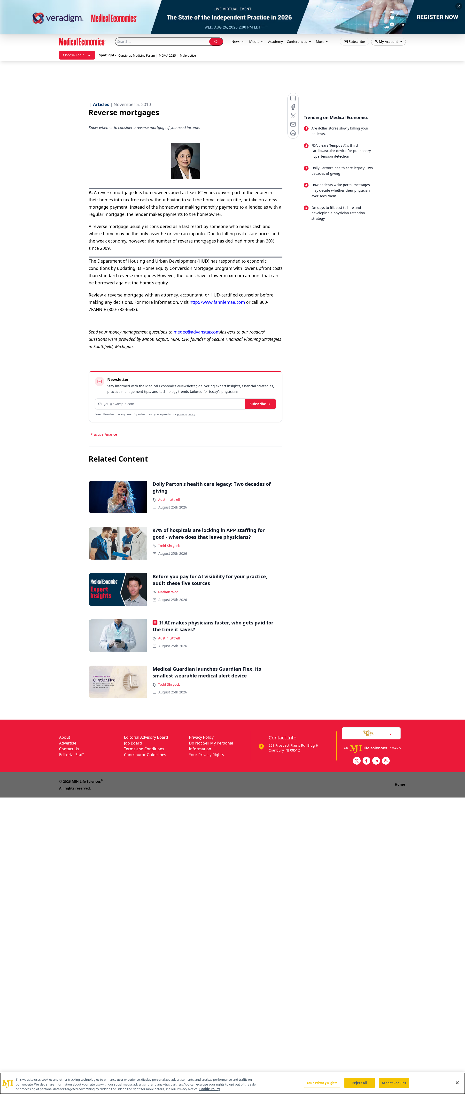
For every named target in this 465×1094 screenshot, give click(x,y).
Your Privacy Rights (206, 754)
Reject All (359, 1082)
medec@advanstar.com (197, 332)
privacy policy (186, 414)
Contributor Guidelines (145, 754)
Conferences (297, 41)
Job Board (133, 743)
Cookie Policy (209, 1089)
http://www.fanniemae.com (217, 302)
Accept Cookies (394, 1082)
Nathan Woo (168, 592)
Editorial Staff (71, 754)
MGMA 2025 (167, 55)
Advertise (67, 743)
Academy (275, 41)
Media (254, 41)
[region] (232, 1083)
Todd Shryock (169, 545)
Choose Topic (73, 55)
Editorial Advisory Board (146, 737)
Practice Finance (104, 434)
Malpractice (188, 55)
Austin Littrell (169, 499)
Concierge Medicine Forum (136, 55)
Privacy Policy (201, 737)
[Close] (457, 1082)
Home (400, 784)
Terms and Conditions (144, 749)
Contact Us (69, 749)
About (64, 737)
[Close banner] (458, 6)
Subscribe (258, 404)
